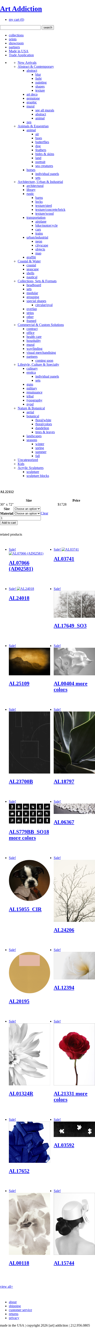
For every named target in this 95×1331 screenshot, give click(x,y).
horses (31, 170)
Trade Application (21, 55)
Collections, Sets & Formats (37, 281)
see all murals (44, 110)
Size (7, 509)
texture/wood (44, 213)
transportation (36, 217)
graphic (32, 102)
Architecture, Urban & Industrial (40, 182)
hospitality (34, 341)
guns (30, 384)
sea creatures (44, 166)
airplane (40, 221)
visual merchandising (41, 352)
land (38, 158)
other (30, 317)
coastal (31, 265)
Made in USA (18, 51)
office (30, 333)
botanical (33, 416)
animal (40, 118)
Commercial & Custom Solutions (41, 325)
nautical (32, 277)
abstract (32, 70)
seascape (33, 269)
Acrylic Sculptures (31, 468)
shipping (15, 1306)
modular (32, 293)
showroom (16, 43)
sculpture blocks (38, 476)
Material (6, 513)
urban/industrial (37, 237)
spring (39, 448)
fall (37, 456)
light (38, 78)
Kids (21, 464)
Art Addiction (21, 9)
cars (38, 229)
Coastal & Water (29, 261)
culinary (32, 368)
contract (32, 329)
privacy (14, 1318)
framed (31, 321)
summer (40, 452)
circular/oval (44, 305)
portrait (40, 162)
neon (38, 241)
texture (40, 90)
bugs (38, 138)
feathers (40, 150)
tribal (30, 396)
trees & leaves (45, 432)
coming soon (44, 360)
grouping (33, 297)
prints (13, 39)
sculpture (33, 472)
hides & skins (44, 154)
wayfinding (34, 348)
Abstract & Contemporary (36, 66)
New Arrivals (27, 62)
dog (38, 146)
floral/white (43, 420)
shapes (40, 86)
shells (30, 273)
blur (38, 74)
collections (16, 35)
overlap (32, 309)
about (13, 1302)
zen (29, 122)
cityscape (41, 245)
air (37, 134)
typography (34, 400)
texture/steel (43, 205)
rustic (30, 194)
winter (39, 444)
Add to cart (9, 522)
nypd (30, 404)
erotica (31, 372)
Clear (44, 513)
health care (34, 337)
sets (37, 178)
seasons (32, 440)
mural (30, 106)
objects (40, 249)
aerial (30, 412)
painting (41, 82)
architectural (35, 186)
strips (30, 313)
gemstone (33, 98)
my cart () (16, 19)
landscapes (34, 436)
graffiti (31, 257)
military (32, 388)
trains (39, 233)
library (31, 190)
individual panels (47, 174)
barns (39, 198)
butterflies (42, 142)
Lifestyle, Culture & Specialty (38, 364)
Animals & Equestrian (33, 126)
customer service (20, 1310)
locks (39, 201)
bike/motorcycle (46, 225)
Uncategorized (28, 460)
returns (13, 1314)
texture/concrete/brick (50, 209)
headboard (34, 285)
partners (14, 47)
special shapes (36, 301)
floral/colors (43, 424)
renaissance (34, 392)
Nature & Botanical (31, 408)
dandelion (42, 428)
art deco (32, 94)
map (38, 253)
